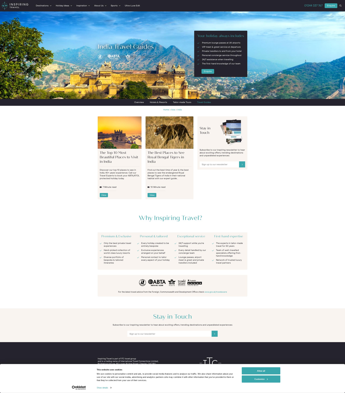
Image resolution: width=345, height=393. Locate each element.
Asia (173, 109)
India (179, 109)
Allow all (261, 371)
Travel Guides (204, 102)
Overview (139, 102)
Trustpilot (102, 63)
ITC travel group (128, 358)
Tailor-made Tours (182, 102)
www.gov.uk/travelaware (215, 292)
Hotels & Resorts (158, 102)
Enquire (331, 5)
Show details (102, 388)
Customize (259, 379)
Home (166, 109)
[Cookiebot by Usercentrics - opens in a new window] (79, 388)
